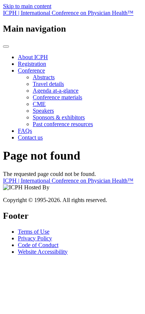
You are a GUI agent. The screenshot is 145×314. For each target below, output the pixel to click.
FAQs (25, 131)
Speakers (43, 111)
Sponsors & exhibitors (59, 117)
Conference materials (57, 97)
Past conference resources (63, 124)
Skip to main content (27, 6)
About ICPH (33, 57)
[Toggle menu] (6, 46)
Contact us (30, 137)
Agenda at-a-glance (55, 90)
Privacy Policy (35, 238)
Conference (31, 70)
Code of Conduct (38, 245)
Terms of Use (33, 231)
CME (39, 104)
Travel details (48, 84)
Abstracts (44, 77)
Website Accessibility (43, 252)
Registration (32, 64)
